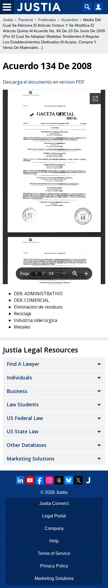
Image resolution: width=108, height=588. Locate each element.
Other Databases (27, 445)
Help (54, 541)
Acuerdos (69, 19)
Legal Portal (54, 516)
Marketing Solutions (31, 458)
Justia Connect (54, 503)
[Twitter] (78, 480)
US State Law (22, 431)
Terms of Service (54, 553)
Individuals (19, 377)
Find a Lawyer (23, 364)
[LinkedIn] (20, 480)
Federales (47, 19)
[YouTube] (30, 480)
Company (54, 528)
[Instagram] (49, 480)
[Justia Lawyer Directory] (88, 480)
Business (17, 391)
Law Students (23, 404)
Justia (8, 19)
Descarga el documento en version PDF (43, 82)
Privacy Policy (54, 566)
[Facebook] (39, 480)
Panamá (25, 19)
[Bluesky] (69, 480)
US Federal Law (25, 418)
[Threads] (59, 480)
